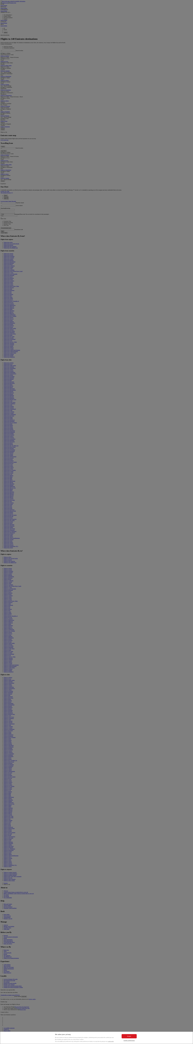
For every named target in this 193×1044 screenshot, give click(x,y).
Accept (129, 1036)
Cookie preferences (129, 1040)
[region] (96, 1038)
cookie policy (111, 1041)
